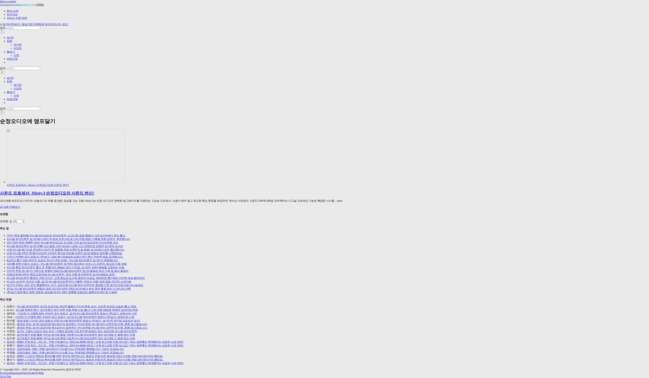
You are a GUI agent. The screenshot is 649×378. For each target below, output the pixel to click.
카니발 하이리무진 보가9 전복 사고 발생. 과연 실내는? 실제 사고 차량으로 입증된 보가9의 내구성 (65, 246)
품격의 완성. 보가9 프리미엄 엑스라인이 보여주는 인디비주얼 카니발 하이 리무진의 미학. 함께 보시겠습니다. (82, 324)
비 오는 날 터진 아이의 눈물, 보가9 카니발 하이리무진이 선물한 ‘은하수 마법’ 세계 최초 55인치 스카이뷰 (69, 281)
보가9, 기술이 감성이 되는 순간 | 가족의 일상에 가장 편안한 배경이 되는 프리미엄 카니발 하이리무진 (77, 331)
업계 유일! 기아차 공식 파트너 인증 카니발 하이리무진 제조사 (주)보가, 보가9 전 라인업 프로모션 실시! (78, 320)
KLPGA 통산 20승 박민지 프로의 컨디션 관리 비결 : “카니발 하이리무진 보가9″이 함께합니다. (62, 260)
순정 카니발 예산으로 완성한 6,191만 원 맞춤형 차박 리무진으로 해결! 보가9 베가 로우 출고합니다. (66, 249)
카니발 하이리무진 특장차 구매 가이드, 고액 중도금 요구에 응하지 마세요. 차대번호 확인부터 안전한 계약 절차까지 (76, 278)
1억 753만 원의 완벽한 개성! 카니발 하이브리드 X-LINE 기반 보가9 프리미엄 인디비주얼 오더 (62, 242)
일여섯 (11, 342)
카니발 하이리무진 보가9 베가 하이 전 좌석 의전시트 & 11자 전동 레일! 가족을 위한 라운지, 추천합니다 (68, 239)
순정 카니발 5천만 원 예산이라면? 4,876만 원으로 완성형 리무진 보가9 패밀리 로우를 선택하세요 (64, 253)
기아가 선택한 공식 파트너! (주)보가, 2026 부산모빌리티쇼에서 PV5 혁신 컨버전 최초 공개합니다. (65, 256)
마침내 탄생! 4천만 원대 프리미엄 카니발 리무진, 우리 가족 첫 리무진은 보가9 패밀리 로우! (61, 274)
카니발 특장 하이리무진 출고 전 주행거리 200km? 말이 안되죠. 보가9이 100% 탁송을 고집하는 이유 (65, 267)
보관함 (4, 221)
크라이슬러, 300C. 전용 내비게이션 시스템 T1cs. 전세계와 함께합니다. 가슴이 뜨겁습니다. (70, 349)
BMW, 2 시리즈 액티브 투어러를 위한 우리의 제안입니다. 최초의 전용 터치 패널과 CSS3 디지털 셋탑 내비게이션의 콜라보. (90, 356)
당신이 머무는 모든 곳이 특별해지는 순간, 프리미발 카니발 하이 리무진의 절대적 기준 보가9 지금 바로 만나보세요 (75, 285)
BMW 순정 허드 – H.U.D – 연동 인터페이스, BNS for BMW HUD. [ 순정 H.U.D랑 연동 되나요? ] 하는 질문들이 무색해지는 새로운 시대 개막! (100, 342)
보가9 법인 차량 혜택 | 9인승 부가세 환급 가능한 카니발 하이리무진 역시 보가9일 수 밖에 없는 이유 (76, 334)
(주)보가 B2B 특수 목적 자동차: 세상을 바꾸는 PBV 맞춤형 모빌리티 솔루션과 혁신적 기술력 (62, 292)
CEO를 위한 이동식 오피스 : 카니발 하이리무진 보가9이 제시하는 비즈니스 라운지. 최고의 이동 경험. (67, 263)
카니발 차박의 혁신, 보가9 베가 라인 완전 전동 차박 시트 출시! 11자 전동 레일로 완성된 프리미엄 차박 (77, 310)
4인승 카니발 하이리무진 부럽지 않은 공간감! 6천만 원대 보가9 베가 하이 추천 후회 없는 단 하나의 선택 (69, 288)
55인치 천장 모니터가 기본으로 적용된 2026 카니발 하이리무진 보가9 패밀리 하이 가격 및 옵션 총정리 (67, 271)
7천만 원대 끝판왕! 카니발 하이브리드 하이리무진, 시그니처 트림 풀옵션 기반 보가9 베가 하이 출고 (66, 235)
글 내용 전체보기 (10, 207)
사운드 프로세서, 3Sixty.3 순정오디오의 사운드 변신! (38, 185)
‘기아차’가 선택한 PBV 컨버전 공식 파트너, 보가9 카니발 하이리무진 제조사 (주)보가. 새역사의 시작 (77, 313)
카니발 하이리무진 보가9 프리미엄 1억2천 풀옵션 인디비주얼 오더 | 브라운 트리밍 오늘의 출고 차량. (77, 306)
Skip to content (8, 1)
